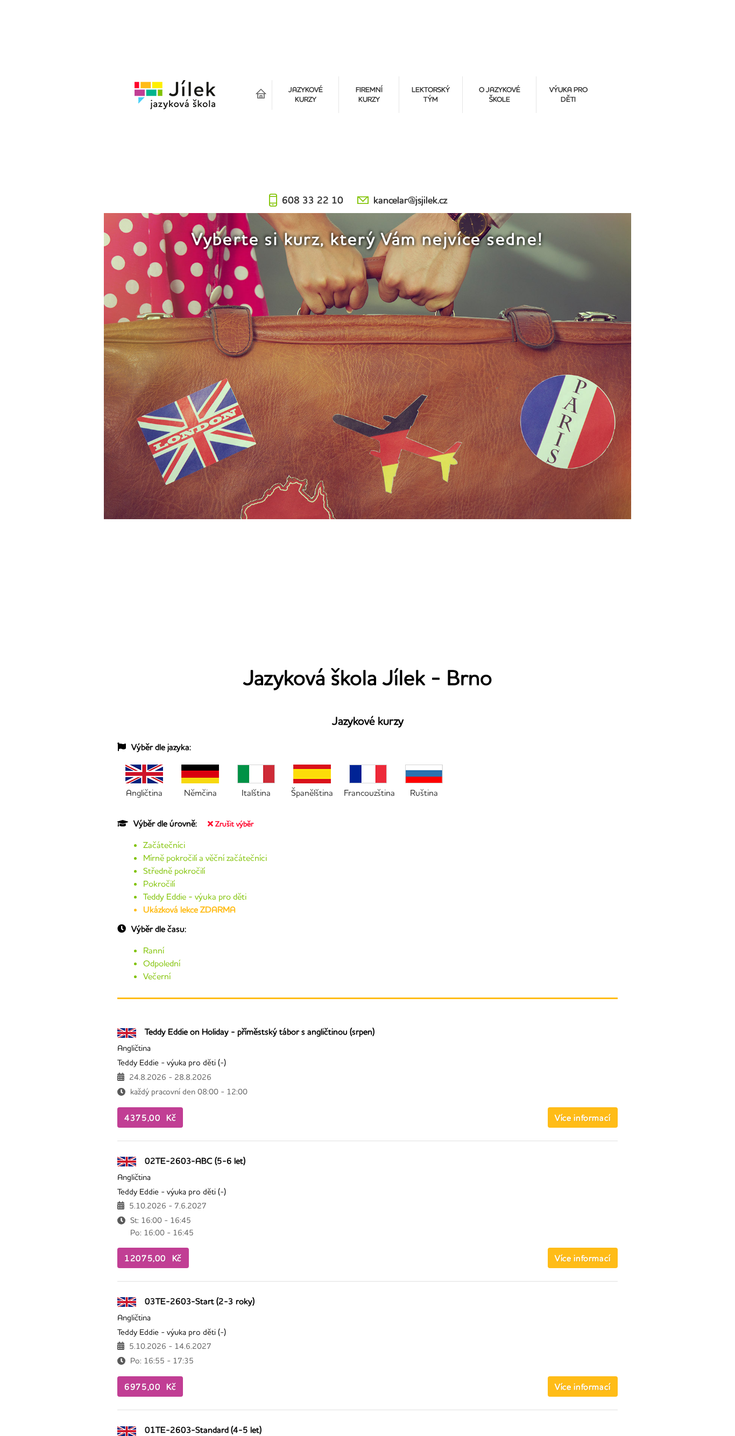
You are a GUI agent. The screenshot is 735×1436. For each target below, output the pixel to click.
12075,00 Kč (153, 1258)
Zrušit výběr (234, 824)
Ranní (153, 950)
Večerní (157, 976)
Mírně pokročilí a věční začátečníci (205, 857)
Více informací (583, 1117)
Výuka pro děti (568, 94)
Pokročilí (159, 883)
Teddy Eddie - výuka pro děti (194, 896)
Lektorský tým (431, 94)
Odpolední (161, 963)
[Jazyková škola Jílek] (175, 94)
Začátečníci (164, 844)
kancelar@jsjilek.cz (410, 200)
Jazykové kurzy (305, 94)
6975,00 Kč (150, 1386)
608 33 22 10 (312, 200)
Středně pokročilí (174, 870)
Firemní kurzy (369, 94)
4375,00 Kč (150, 1117)
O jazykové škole (499, 94)
